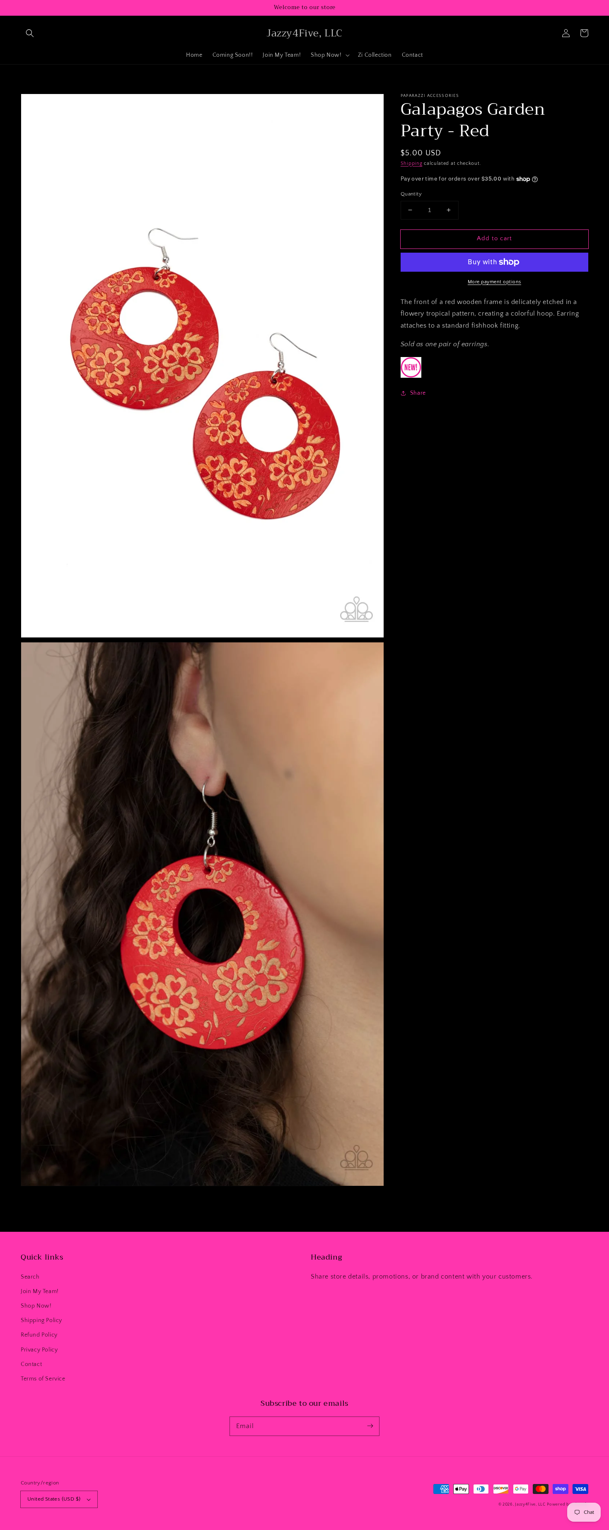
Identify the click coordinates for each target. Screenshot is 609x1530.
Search (30, 1277)
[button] (30, 33)
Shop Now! (36, 1306)
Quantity (411, 194)
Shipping (412, 163)
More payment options (494, 282)
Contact (31, 1364)
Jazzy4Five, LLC (530, 1504)
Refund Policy (39, 1335)
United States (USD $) (53, 1499)
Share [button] (418, 393)
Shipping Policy (41, 1320)
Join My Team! (40, 1291)
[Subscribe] (370, 1426)
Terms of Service (43, 1379)
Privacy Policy (39, 1350)
